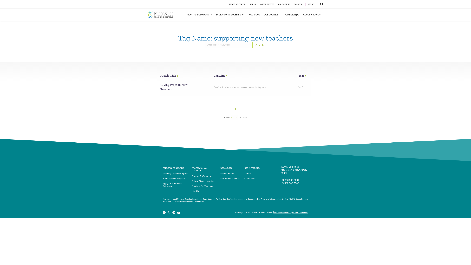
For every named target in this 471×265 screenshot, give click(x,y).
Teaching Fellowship (197, 14)
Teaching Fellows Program (175, 173)
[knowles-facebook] (164, 212)
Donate (298, 4)
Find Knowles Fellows (230, 178)
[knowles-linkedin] (173, 212)
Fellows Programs (173, 168)
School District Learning (203, 181)
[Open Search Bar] (321, 4)
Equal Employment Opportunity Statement (291, 212)
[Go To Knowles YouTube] (178, 212)
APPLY (311, 4)
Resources (254, 14)
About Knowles (312, 14)
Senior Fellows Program (174, 178)
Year (301, 75)
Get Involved (267, 4)
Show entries (235, 117)
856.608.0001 (292, 180)
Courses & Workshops (202, 176)
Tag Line (219, 75)
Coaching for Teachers (202, 186)
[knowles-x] (169, 212)
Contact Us (284, 4)
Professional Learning (228, 14)
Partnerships (291, 14)
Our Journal (271, 14)
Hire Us (252, 4)
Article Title (168, 75)
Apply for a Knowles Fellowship (172, 184)
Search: (259, 45)
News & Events (237, 4)
